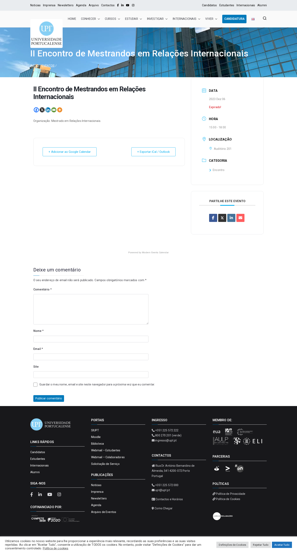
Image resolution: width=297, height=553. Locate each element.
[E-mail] (240, 218)
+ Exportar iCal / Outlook (153, 152)
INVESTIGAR (155, 19)
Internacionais (246, 5)
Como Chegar (164, 508)
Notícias (96, 485)
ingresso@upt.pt (166, 440)
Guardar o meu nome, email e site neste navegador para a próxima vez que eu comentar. (97, 384)
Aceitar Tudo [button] (282, 544)
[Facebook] (118, 5)
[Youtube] (127, 5)
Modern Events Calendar (155, 252)
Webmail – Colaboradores (108, 457)
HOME (72, 19)
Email (38, 348)
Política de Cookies (228, 499)
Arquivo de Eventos (103, 512)
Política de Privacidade (230, 493)
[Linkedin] (48, 109)
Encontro (218, 170)
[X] (42, 109)
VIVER (209, 19)
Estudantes (226, 5)
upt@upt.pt (162, 490)
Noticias (35, 5)
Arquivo (94, 5)
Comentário (42, 289)
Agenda (81, 5)
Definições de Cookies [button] (232, 544)
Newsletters (66, 5)
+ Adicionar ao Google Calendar (69, 152)
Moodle (96, 437)
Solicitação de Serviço (105, 463)
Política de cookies (55, 548)
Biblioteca (97, 443)
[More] (59, 109)
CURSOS (110, 19)
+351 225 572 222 (166, 430)
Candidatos (209, 5)
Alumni (262, 5)
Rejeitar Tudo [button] (261, 544)
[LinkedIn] (122, 5)
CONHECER (88, 19)
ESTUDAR (131, 19)
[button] (98, 19)
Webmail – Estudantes (105, 450)
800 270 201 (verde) (168, 435)
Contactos (108, 5)
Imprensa (49, 5)
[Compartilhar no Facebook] (213, 218)
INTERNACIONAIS (184, 19)
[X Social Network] (222, 218)
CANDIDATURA (234, 19)
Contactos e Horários (169, 499)
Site (36, 366)
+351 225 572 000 (166, 485)
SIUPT (95, 430)
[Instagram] (133, 5)
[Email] (53, 109)
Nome (38, 330)
